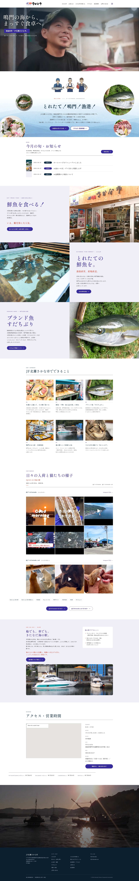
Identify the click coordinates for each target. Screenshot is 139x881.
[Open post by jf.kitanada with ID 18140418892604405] (69, 511)
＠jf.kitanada (93, 856)
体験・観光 (54, 867)
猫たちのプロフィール (75, 859)
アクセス (89, 4)
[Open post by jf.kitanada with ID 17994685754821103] (40, 511)
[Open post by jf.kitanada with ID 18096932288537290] (98, 540)
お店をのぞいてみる (59, 128)
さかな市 (64, 4)
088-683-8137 (90, 753)
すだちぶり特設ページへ (16, 348)
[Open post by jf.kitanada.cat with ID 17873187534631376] (69, 579)
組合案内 (96, 4)
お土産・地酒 (54, 862)
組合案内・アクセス (75, 862)
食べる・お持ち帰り (56, 859)
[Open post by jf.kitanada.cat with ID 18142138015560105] (40, 579)
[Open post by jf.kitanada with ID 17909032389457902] (69, 540)
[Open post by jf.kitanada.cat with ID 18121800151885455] (98, 579)
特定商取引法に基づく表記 (40, 877)
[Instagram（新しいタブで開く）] (112, 4)
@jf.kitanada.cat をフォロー (80, 608)
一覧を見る (107, 152)
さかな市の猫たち (80, 4)
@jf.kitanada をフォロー (57, 608)
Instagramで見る (108, 492)
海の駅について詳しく (36, 659)
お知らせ (71, 4)
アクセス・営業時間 (80, 128)
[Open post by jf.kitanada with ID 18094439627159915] (40, 540)
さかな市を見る (84, 291)
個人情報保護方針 (29, 877)
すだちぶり (54, 864)
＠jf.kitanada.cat (94, 859)
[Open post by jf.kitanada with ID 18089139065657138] (98, 511)
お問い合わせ (104, 4)
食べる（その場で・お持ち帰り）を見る (19, 229)
